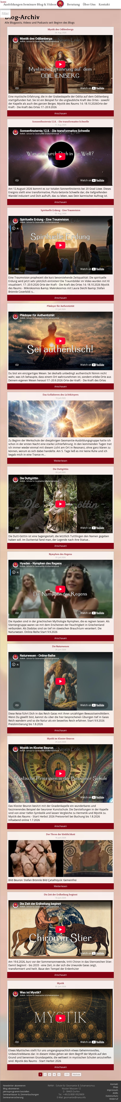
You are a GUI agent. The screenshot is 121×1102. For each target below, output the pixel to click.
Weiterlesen (60, 460)
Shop (115, 1087)
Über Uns (89, 4)
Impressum (112, 1089)
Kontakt (104, 4)
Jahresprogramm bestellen (16, 1091)
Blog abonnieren (11, 1088)
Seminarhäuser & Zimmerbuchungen (21, 1094)
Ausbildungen (13, 4)
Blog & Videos (47, 4)
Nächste (76, 1074)
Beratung (73, 4)
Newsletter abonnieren (14, 1085)
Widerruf (113, 1098)
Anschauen (60, 113)
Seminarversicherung (13, 1097)
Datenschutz (112, 1095)
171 (66, 1074)
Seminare (29, 4)
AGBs (115, 1092)
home (3, 1)
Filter (5, 13)
